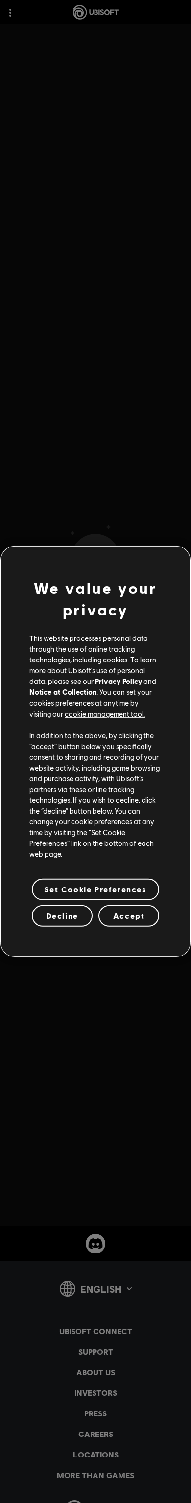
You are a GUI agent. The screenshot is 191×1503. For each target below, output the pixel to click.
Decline (62, 915)
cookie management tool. (105, 713)
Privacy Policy (118, 681)
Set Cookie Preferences (95, 889)
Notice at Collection (62, 691)
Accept (129, 915)
